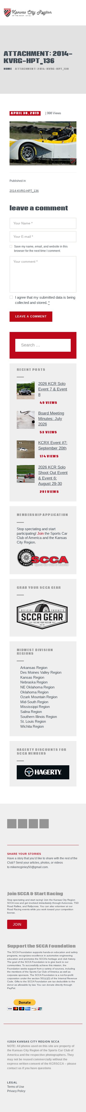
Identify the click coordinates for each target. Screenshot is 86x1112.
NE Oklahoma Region (37, 687)
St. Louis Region (33, 721)
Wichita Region (32, 726)
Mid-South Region (34, 702)
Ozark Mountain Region (38, 697)
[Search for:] (43, 345)
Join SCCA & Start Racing (35, 894)
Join (40, 533)
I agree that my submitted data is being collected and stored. (45, 300)
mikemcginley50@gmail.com (29, 867)
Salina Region (31, 712)
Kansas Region (32, 677)
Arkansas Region (33, 668)
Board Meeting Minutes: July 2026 (51, 418)
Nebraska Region (34, 682)
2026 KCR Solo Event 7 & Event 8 (52, 389)
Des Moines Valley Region (40, 672)
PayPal (11, 988)
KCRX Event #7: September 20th (52, 445)
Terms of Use (15, 1086)
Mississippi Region (35, 707)
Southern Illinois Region (38, 717)
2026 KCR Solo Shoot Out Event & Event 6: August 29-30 (53, 475)
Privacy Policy (16, 1091)
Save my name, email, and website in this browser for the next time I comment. (41, 249)
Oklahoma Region (34, 692)
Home (8, 69)
